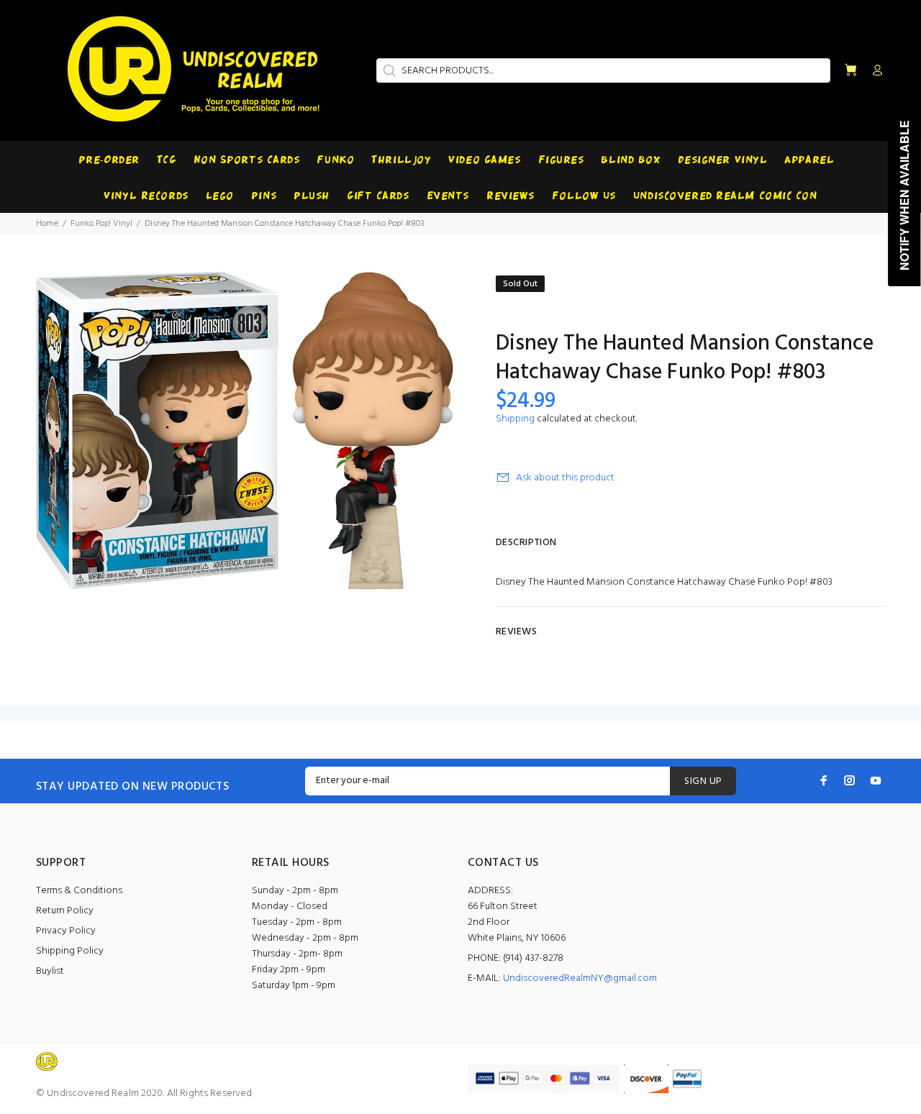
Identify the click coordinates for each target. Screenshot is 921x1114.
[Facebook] (824, 780)
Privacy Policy (66, 931)
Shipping (515, 419)
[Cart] (850, 71)
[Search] (387, 70)
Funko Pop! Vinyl (101, 223)
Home (47, 223)
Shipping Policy (70, 951)
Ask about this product (565, 478)
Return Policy (65, 911)
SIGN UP (703, 781)
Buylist (50, 971)
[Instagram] (849, 780)
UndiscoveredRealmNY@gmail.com (580, 978)
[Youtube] (875, 780)
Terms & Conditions (79, 890)
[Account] (874, 71)
